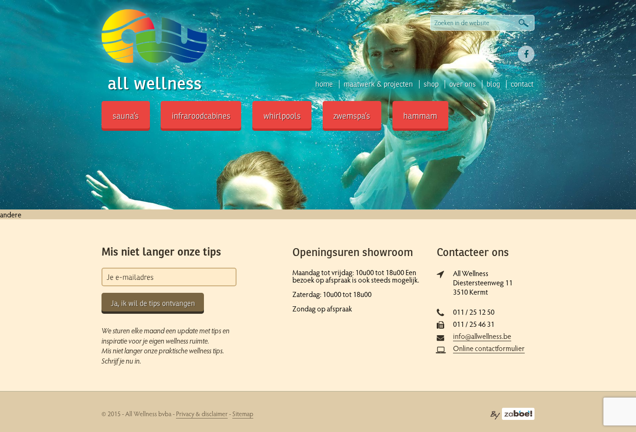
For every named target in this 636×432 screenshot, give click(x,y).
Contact (522, 84)
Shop (431, 84)
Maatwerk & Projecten (378, 84)
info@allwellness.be (482, 336)
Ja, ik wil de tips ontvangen (153, 303)
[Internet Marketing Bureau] (512, 413)
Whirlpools (282, 116)
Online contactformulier (489, 348)
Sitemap (242, 413)
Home (324, 84)
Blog (493, 84)
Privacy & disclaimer (202, 413)
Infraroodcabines (201, 116)
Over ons (462, 84)
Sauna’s (126, 116)
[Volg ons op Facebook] (526, 54)
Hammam (420, 116)
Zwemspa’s (351, 116)
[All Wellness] (154, 36)
